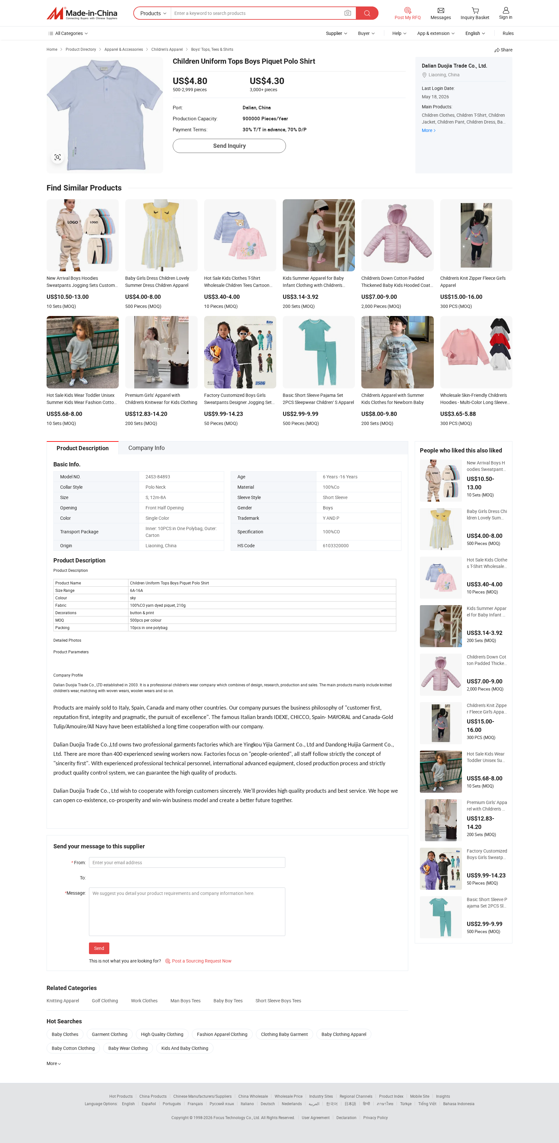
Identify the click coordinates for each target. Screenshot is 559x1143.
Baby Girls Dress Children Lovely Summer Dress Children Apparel (487, 514)
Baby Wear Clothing (128, 1048)
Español (149, 1103)
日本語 (350, 1103)
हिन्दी (366, 1103)
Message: (75, 893)
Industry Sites (321, 1096)
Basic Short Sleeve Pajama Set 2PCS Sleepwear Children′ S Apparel (487, 902)
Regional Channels (356, 1096)
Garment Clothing (109, 1034)
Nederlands (292, 1103)
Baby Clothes (65, 1034)
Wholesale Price (288, 1096)
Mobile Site (419, 1096)
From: (78, 862)
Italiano (247, 1103)
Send (99, 948)
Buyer (364, 33)
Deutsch (268, 1103)
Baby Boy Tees (228, 1000)
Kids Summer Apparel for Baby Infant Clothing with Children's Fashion (487, 611)
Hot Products (121, 1096)
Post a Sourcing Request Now (198, 961)
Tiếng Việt (427, 1103)
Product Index (391, 1096)
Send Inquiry (229, 145)
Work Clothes (144, 1000)
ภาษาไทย (385, 1103)
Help (396, 33)
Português (172, 1103)
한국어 (332, 1103)
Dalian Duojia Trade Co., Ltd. (454, 65)
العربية (314, 1103)
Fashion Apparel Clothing (222, 1034)
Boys (328, 508)
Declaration (346, 1117)
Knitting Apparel (63, 1000)
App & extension (433, 33)
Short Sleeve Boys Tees (278, 1000)
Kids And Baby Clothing (184, 1048)
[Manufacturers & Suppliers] (82, 13)
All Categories (69, 33)
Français (195, 1103)
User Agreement (316, 1117)
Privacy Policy (375, 1117)
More (427, 130)
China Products (153, 1096)
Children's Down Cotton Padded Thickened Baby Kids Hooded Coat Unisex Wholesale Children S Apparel (487, 660)
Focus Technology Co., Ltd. (237, 1117)
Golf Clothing (105, 1000)
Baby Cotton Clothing (73, 1048)
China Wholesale (253, 1096)
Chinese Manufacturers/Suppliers (202, 1096)
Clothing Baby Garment (284, 1034)
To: (83, 878)
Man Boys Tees (185, 1000)
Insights (443, 1096)
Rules (508, 33)
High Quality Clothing (162, 1034)
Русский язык (222, 1103)
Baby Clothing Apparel (344, 1034)
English (128, 1103)
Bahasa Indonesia (459, 1103)
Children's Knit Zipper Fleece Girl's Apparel (487, 708)
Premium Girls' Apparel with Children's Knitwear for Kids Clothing (487, 805)
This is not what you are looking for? (125, 961)
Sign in (505, 17)
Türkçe (405, 1103)
